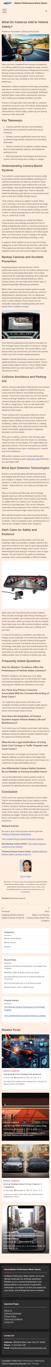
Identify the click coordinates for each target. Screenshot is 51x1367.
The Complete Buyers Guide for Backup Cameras (22, 839)
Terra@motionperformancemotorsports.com (28, 1348)
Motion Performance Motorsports (17, 834)
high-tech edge (33, 459)
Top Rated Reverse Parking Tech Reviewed (22, 1074)
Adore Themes (32, 1364)
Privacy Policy (10, 1316)
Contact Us (9, 1322)
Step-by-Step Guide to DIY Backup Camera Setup (25, 1126)
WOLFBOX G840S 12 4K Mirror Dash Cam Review (21, 973)
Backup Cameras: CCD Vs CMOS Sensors (19, 987)
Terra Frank (34, 32)
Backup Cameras (18, 898)
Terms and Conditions (13, 1319)
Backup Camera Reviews (12, 938)
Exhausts (7, 947)
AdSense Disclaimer (12, 1313)
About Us (8, 1311)
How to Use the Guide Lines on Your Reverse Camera (22, 983)
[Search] (46, 11)
